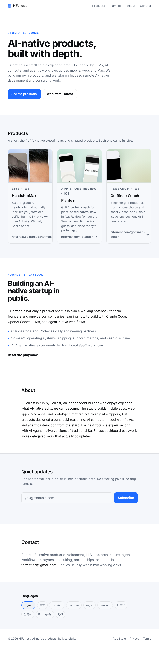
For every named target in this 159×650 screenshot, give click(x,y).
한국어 (28, 614)
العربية (89, 605)
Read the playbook (25, 355)
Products (98, 6)
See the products (24, 94)
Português (45, 614)
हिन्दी (60, 614)
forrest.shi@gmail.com (38, 565)
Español (57, 605)
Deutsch (105, 605)
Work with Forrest (60, 94)
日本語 (121, 605)
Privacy (134, 638)
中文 (42, 605)
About (131, 6)
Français (73, 605)
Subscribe (126, 498)
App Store (119, 638)
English (28, 605)
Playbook (116, 6)
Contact (145, 6)
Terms (147, 638)
